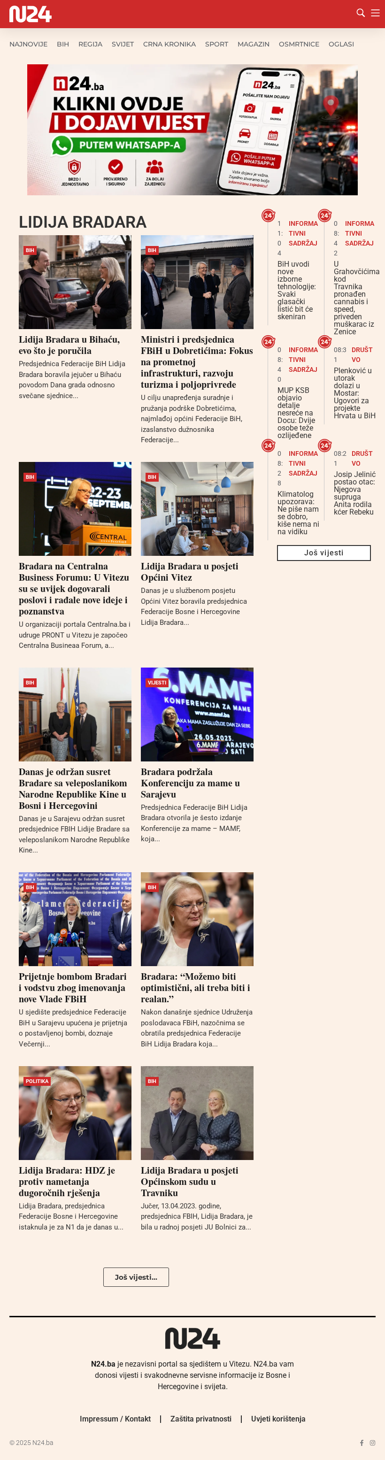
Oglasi (341, 44)
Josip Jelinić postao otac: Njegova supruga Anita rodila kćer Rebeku (355, 493)
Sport (216, 44)
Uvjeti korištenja (278, 1418)
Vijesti (157, 683)
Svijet (123, 44)
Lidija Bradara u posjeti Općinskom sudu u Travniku (190, 1181)
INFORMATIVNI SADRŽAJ (303, 233)
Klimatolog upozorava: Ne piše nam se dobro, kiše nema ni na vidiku (298, 513)
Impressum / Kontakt (115, 1418)
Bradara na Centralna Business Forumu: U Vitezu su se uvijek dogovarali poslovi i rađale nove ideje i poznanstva (74, 588)
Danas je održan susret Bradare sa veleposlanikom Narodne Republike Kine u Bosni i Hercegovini (73, 788)
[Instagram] (373, 1443)
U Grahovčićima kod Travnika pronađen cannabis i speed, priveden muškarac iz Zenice (357, 298)
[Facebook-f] (362, 1443)
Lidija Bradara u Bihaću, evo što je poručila (69, 344)
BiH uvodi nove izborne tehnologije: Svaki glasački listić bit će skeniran (296, 290)
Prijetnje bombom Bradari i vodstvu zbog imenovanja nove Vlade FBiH (73, 987)
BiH (63, 44)
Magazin (254, 44)
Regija (90, 44)
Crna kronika (169, 44)
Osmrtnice (299, 44)
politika (37, 1081)
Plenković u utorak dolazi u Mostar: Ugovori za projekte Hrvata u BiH (355, 393)
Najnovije (28, 44)
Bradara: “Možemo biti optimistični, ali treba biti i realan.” (195, 987)
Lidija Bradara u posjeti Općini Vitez (190, 571)
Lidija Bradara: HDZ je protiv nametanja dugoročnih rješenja (67, 1181)
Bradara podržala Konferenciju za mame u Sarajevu (190, 783)
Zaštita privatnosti (200, 1418)
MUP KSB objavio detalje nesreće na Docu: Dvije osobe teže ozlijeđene (296, 413)
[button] (136, 1277)
